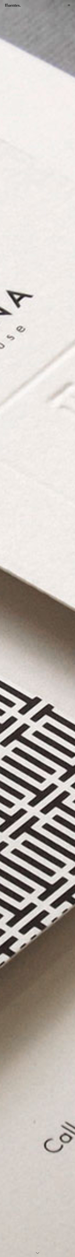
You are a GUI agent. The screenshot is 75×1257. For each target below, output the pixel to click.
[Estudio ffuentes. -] (13, 4)
